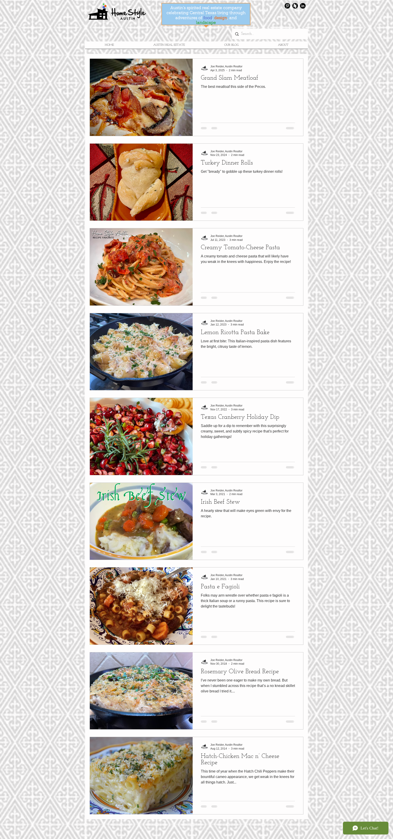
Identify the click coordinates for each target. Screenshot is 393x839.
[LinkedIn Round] (303, 6)
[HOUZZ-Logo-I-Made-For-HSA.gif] (295, 6)
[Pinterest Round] (287, 6)
